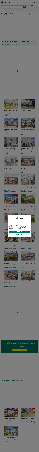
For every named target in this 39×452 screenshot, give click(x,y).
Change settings (19, 234)
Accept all (19, 231)
